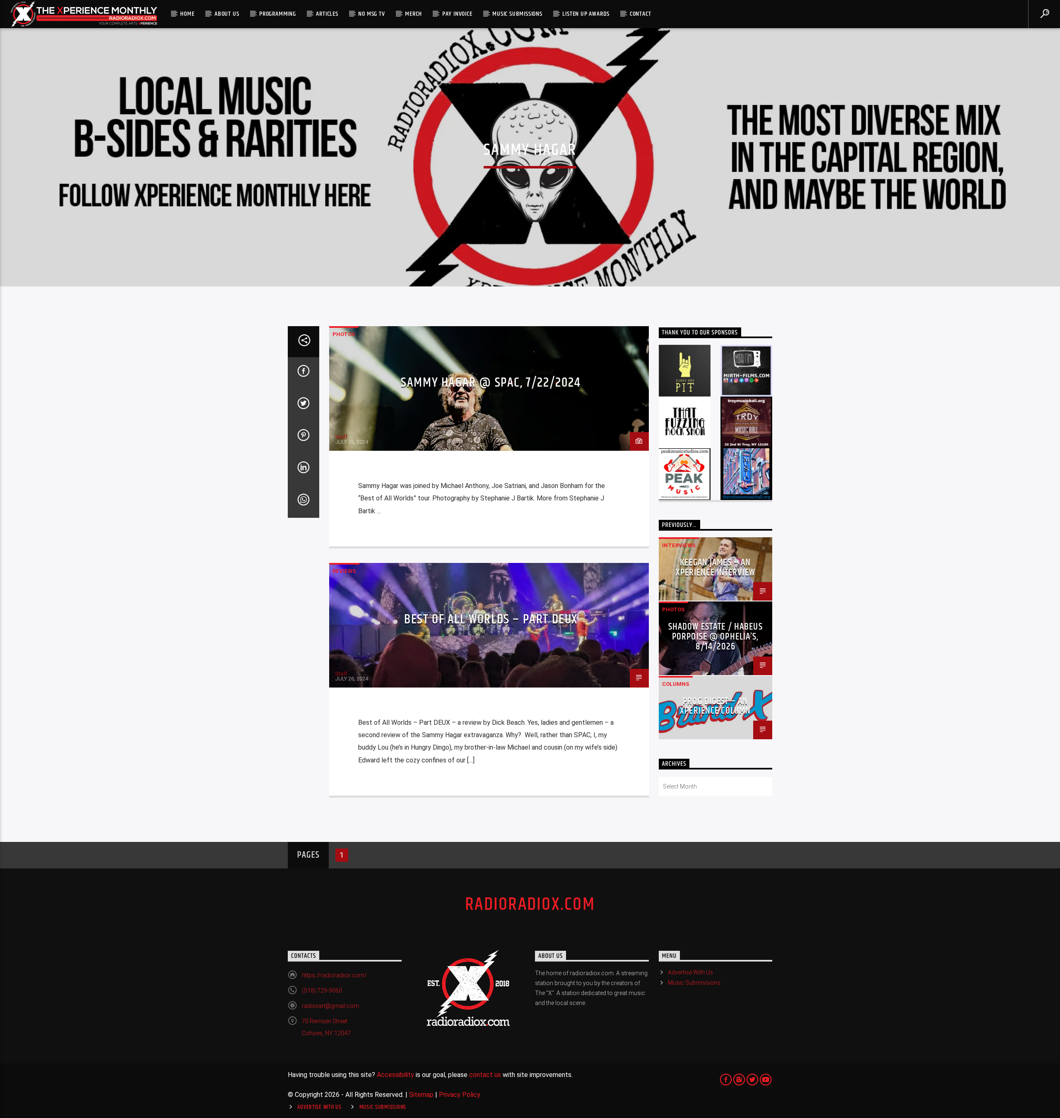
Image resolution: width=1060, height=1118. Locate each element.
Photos (343, 334)
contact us (485, 1075)
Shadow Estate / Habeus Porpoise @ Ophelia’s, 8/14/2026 (715, 637)
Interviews (679, 545)
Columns (675, 684)
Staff (341, 437)
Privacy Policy (459, 1095)
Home (187, 14)
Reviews (344, 571)
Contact (640, 14)
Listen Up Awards (586, 14)
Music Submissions (517, 14)
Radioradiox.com (530, 904)
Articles (327, 14)
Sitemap (421, 1095)
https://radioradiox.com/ (334, 975)
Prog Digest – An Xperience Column (715, 706)
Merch (413, 14)
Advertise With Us (690, 972)
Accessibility (395, 1075)
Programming (277, 14)
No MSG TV (371, 14)
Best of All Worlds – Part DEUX (491, 619)
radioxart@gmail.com (330, 1006)
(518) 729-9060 (322, 990)
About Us (226, 14)
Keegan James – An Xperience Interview (716, 567)
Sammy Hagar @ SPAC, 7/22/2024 (491, 383)
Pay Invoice (457, 14)
